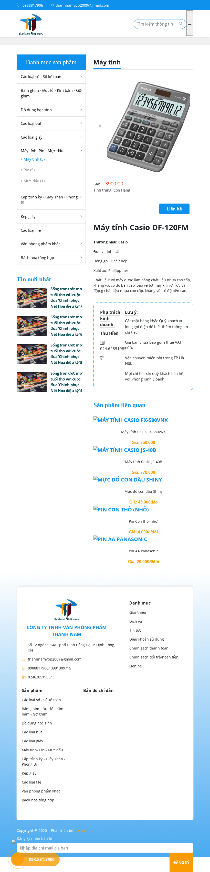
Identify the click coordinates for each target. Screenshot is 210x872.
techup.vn (84, 830)
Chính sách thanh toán (149, 648)
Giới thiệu (137, 612)
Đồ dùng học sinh (36, 109)
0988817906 (32, 5)
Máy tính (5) (34, 159)
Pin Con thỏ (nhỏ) (143, 521)
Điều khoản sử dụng (146, 639)
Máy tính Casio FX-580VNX (143, 431)
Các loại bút (31, 123)
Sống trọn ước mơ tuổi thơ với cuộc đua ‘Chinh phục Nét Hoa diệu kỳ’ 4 (66, 382)
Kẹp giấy (28, 216)
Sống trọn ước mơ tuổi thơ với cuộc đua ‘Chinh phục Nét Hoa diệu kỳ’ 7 (66, 297)
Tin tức (135, 630)
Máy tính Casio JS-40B (143, 461)
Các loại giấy (32, 137)
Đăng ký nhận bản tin (35, 838)
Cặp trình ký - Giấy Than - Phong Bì (49, 199)
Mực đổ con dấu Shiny (143, 491)
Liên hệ (174, 209)
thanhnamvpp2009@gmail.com (82, 5)
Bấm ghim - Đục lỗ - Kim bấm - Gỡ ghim (51, 93)
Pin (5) (29, 169)
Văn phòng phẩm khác (40, 243)
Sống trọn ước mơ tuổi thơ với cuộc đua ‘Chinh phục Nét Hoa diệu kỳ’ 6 (66, 325)
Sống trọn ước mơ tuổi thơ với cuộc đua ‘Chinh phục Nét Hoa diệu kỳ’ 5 (66, 353)
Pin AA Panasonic (143, 551)
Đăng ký (181, 862)
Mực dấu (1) (34, 180)
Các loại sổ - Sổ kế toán (41, 76)
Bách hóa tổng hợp (37, 257)
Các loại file (31, 230)
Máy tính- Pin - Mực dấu (42, 150)
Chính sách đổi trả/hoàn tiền (153, 657)
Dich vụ (135, 621)
